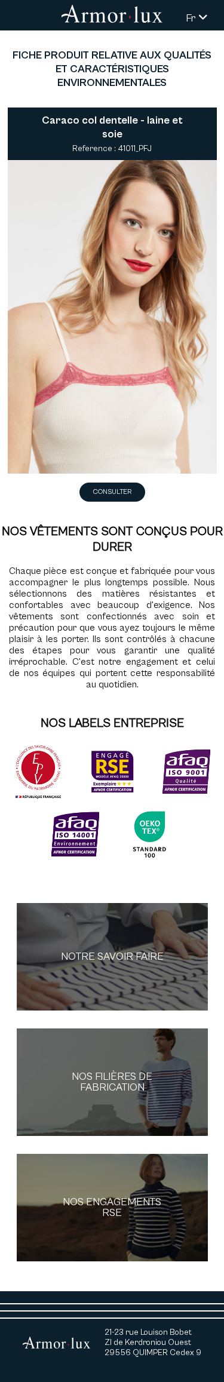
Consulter (112, 492)
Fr (192, 18)
